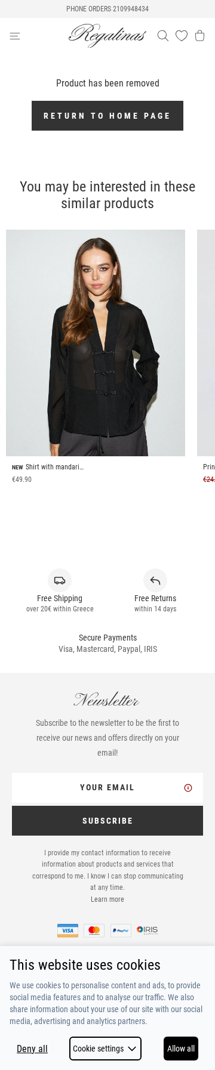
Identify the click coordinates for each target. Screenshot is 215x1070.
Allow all (181, 1048)
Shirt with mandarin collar (55, 467)
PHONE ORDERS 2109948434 (107, 9)
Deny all (32, 1048)
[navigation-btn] (39, 36)
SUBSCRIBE (107, 820)
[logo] (107, 36)
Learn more (107, 899)
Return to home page (107, 115)
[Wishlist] (181, 36)
